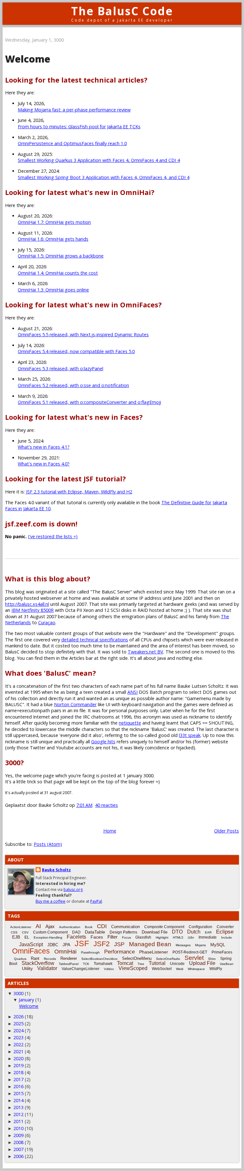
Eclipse (225, 932)
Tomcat (125, 963)
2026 (18, 1017)
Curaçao (46, 622)
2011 (18, 1121)
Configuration (200, 927)
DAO (76, 932)
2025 (18, 1023)
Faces (97, 937)
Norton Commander (75, 704)
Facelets (76, 937)
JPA (66, 944)
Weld (179, 969)
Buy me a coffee (50, 901)
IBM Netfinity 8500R (32, 610)
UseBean (227, 964)
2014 (18, 1100)
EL (26, 937)
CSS (14, 932)
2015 (18, 1093)
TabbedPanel (68, 964)
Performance (119, 952)
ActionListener (20, 927)
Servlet (194, 957)
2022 (18, 1044)
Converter (225, 927)
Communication (125, 926)
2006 (18, 1156)
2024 (18, 1030)
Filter (112, 937)
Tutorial (157, 963)
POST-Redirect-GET (190, 952)
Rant (35, 958)
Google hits (103, 742)
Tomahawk (103, 963)
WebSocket (162, 969)
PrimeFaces (222, 952)
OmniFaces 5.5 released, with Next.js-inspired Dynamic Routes (83, 334)
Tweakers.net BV (145, 652)
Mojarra (200, 945)
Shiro (212, 958)
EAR (208, 932)
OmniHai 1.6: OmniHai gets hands (53, 239)
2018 (18, 1072)
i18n (191, 937)
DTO (177, 931)
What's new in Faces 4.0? (44, 464)
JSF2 (101, 944)
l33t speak (189, 735)
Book (88, 927)
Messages (183, 945)
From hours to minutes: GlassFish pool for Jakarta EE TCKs (79, 127)
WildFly (215, 969)
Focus (126, 937)
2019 (18, 1065)
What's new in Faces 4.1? (44, 447)
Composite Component (164, 927)
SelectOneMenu (137, 958)
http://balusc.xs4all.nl (27, 604)
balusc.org (73, 889)
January (26, 1000)
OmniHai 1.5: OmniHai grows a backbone (61, 256)
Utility (27, 968)
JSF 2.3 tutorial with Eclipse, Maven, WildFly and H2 (79, 492)
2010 (18, 1128)
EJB (16, 937)
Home (109, 831)
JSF (82, 943)
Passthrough (90, 952)
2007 (18, 1149)
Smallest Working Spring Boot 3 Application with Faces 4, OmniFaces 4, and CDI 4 (103, 177)
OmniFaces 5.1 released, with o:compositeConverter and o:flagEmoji (89, 402)
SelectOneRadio (168, 958)
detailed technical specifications (94, 640)
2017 (18, 1079)
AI (38, 926)
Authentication (69, 927)
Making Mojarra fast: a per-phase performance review (74, 110)
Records (50, 958)
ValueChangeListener (80, 969)
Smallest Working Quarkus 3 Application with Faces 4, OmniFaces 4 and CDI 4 (99, 160)
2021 (18, 1051)
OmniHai (65, 951)
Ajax (50, 926)
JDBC (52, 944)
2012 (18, 1114)
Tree (141, 964)
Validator (47, 968)
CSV (25, 932)
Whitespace (196, 969)
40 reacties (106, 805)
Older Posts (226, 831)
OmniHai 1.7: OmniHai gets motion (54, 222)
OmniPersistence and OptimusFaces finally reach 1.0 (72, 143)
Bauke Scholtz (56, 870)
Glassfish (143, 937)
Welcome (27, 58)
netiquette (130, 723)
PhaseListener (153, 951)
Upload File (202, 963)
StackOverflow (38, 963)
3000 (18, 993)
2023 (18, 1037)
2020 (18, 1058)
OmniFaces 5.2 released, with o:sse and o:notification (73, 385)
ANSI (132, 692)
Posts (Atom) (48, 844)
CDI (102, 926)
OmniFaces (31, 951)
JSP (119, 944)
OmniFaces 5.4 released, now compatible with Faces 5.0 (76, 351)
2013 (18, 1107)
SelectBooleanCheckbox (99, 958)
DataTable (95, 931)
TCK (86, 964)
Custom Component (50, 932)
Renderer (68, 958)
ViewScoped (133, 968)
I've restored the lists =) (53, 536)
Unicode (177, 963)
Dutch (193, 931)
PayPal (96, 901)
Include (226, 937)
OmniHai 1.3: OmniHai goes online (53, 290)
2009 (18, 1135)
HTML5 (178, 937)
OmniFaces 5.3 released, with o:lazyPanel (60, 368)
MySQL (217, 944)
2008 (18, 1142)
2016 (18, 1086)
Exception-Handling (48, 937)
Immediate (208, 937)
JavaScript (31, 944)
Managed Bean (150, 944)
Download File (154, 932)
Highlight (162, 937)
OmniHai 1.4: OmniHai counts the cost (58, 273)
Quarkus (20, 958)
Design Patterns (123, 932)
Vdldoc (109, 969)
